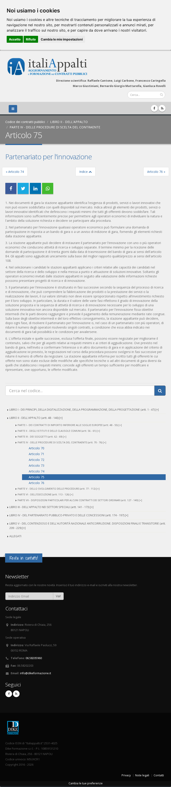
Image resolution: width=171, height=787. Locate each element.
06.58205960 (34, 658)
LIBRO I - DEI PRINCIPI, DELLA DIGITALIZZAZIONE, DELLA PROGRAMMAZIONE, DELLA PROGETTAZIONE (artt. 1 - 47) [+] (84, 410)
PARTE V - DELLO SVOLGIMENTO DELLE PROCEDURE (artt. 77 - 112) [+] (59, 488)
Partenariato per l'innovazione (48, 156)
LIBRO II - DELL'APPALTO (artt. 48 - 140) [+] (36, 418)
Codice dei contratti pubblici (25, 122)
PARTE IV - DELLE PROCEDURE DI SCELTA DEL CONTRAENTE (55, 127)
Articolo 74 (36, 471)
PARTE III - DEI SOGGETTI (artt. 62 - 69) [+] (42, 436)
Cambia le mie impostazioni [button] (62, 39)
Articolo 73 (36, 465)
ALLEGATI (15, 536)
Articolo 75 (36, 477)
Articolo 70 (36, 448)
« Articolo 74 (15, 172)
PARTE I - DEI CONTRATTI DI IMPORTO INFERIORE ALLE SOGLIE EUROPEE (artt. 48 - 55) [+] (70, 425)
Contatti (159, 775)
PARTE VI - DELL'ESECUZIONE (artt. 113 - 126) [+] (45, 494)
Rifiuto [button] (31, 39)
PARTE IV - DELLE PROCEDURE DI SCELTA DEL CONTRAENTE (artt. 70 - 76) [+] (62, 442)
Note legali (142, 775)
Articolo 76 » (156, 172)
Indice (84, 172)
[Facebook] (154, 108)
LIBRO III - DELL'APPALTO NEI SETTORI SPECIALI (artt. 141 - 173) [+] (51, 507)
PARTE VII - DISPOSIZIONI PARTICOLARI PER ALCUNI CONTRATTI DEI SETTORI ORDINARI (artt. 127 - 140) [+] (80, 500)
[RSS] (162, 108)
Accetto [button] (15, 39)
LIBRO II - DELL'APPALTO (69, 122)
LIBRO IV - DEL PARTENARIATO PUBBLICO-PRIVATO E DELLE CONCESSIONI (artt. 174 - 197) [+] (68, 515)
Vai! (58, 596)
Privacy (126, 775)
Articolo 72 (36, 460)
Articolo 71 (36, 454)
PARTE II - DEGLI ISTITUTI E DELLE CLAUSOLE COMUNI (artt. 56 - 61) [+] (59, 430)
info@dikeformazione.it (35, 673)
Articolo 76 (36, 483)
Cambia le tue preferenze (86, 783)
